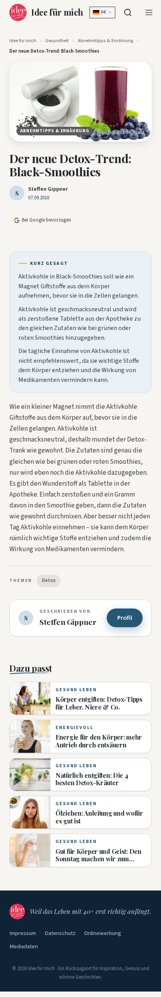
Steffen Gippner (48, 189)
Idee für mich (22, 40)
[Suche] (127, 12)
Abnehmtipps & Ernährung (105, 40)
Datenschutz (60, 933)
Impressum (22, 933)
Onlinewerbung (102, 933)
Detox (48, 580)
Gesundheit (57, 40)
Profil (124, 618)
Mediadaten (23, 946)
